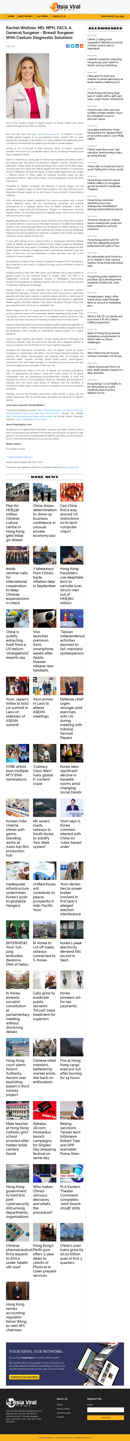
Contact (60, 1417)
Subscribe (105, 1417)
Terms (60, 1405)
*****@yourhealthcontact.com (19, 457)
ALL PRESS (42, 16)
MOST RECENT (25, 16)
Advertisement (64, 1413)
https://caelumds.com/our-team (31, 419)
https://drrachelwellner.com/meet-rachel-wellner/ (30, 416)
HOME (11, 16)
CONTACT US (59, 16)
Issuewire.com (51, 134)
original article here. (70, 467)
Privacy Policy (63, 1409)
